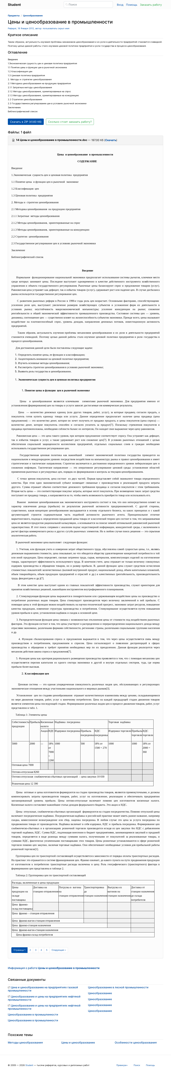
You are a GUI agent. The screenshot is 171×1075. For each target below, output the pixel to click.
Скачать (110, 140)
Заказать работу (151, 4)
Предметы (14, 15)
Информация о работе (54, 968)
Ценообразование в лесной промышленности (118, 987)
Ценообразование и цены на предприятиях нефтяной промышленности (44, 998)
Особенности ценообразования (136, 1042)
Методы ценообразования (25, 1042)
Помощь (131, 4)
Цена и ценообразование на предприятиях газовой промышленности (43, 989)
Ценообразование (33, 15)
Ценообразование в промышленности (33, 1014)
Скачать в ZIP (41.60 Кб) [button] (26, 121)
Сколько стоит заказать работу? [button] (70, 121)
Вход (120, 4)
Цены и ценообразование (78, 1042)
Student (29, 1065)
